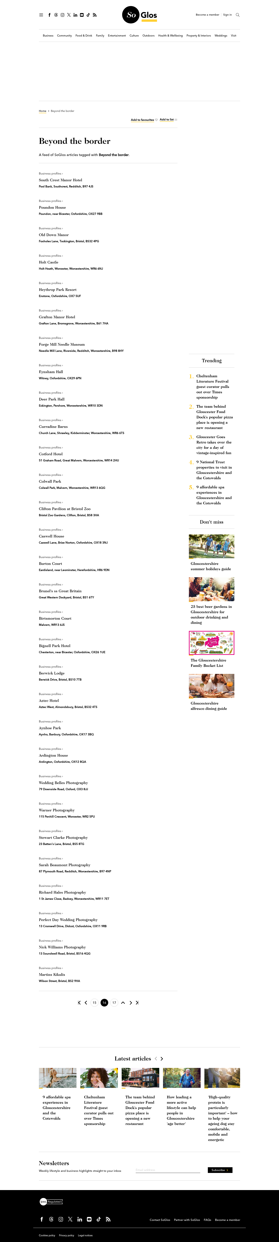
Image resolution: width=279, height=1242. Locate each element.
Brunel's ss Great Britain (60, 591)
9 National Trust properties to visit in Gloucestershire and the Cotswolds (214, 470)
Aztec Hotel (49, 700)
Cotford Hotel (51, 454)
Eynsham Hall (51, 371)
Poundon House (52, 207)
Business (48, 35)
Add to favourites (142, 120)
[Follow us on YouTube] (82, 15)
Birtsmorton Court (55, 618)
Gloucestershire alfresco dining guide (209, 706)
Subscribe (218, 1170)
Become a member (207, 14)
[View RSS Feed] (94, 15)
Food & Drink (84, 35)
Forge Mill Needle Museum (62, 344)
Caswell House (51, 536)
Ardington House (53, 755)
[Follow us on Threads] (56, 15)
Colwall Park (50, 481)
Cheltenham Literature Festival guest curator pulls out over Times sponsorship (212, 386)
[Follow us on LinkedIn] (75, 15)
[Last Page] (137, 1003)
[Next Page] (130, 1003)
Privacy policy (66, 1235)
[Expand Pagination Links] (123, 1003)
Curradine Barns (53, 426)
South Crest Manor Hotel (60, 180)
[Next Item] (161, 1058)
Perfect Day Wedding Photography (68, 919)
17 (114, 1003)
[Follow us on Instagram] (62, 15)
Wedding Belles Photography (63, 782)
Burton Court (50, 563)
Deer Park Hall (52, 399)
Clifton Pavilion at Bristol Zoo (65, 508)
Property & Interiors (199, 35)
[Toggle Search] (238, 15)
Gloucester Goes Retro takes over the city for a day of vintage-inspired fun (214, 445)
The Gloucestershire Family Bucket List (208, 663)
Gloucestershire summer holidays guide (211, 566)
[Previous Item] (156, 1058)
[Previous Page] (86, 1003)
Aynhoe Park (50, 728)
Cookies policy (47, 1235)
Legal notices (85, 1235)
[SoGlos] (139, 15)
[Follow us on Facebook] (49, 15)
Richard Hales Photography (62, 892)
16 (104, 1003)
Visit (233, 35)
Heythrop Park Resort (57, 289)
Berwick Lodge (52, 673)
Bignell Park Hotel (54, 645)
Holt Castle (48, 262)
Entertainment (117, 35)
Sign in (227, 14)
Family (100, 35)
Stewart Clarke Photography (63, 837)
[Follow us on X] (69, 15)
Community (64, 35)
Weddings (221, 35)
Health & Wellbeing (170, 35)
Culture (134, 35)
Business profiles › (51, 173)
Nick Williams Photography (62, 947)
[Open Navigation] (41, 15)
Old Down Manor (54, 234)
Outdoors (148, 35)
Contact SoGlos (160, 1220)
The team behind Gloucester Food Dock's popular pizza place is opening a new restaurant (214, 417)
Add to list (167, 119)
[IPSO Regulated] (53, 1201)
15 (94, 1003)
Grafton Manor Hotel (57, 317)
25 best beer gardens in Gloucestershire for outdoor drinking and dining (211, 614)
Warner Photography (57, 810)
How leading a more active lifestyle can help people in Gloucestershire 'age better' (181, 1110)
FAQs (207, 1220)
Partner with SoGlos (187, 1220)
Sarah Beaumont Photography (64, 865)
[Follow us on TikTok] (88, 15)
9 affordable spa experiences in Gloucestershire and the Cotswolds (214, 495)
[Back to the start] (79, 1003)
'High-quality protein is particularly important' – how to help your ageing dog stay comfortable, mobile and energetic (223, 1118)
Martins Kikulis (52, 974)
